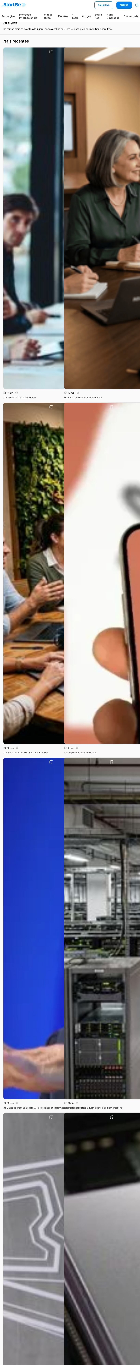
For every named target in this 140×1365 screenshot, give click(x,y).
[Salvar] (51, 51)
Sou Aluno (103, 5)
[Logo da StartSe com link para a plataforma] (14, 5)
